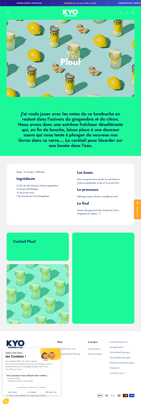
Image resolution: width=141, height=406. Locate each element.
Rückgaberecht (116, 347)
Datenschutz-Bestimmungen (122, 362)
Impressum (114, 367)
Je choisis (31, 392)
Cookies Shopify (14, 378)
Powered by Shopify (38, 395)
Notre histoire (94, 348)
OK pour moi (50, 392)
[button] (5, 401)
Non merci (12, 392)
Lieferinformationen (119, 342)
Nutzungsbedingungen (120, 357)
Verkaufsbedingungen (120, 352)
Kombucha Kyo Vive (66, 348)
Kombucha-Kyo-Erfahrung (68, 353)
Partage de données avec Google (20, 381)
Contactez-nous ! (117, 373)
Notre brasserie (95, 353)
